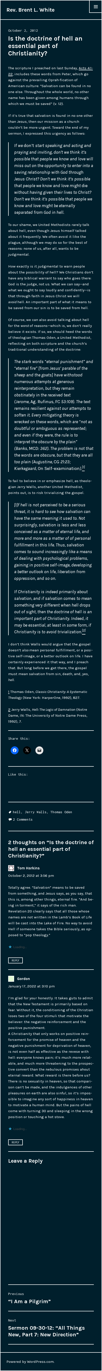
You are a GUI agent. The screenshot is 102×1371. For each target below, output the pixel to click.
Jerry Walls (36, 812)
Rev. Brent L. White (30, 10)
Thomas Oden (61, 812)
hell (17, 812)
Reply (15, 960)
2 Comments (23, 819)
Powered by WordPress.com (30, 1361)
